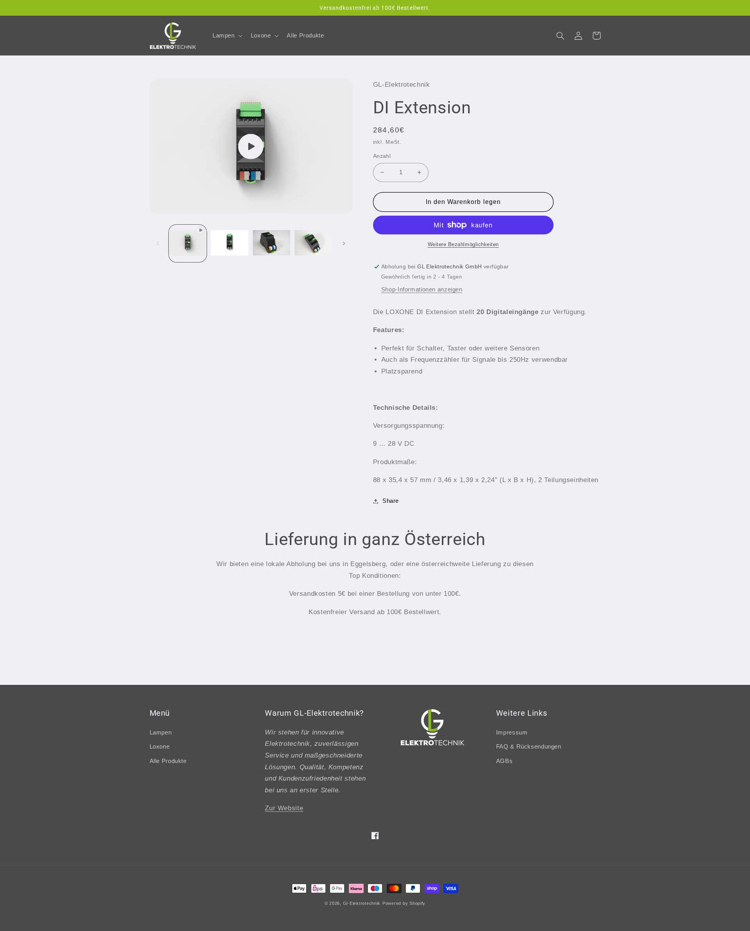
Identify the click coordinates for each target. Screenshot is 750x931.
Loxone (160, 746)
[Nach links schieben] (158, 243)
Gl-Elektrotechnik (362, 903)
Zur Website (284, 808)
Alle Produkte (168, 761)
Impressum (512, 732)
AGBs (504, 761)
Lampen (161, 732)
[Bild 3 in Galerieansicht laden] (313, 243)
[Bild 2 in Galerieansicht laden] (272, 243)
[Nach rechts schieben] (343, 243)
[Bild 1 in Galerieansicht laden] (229, 243)
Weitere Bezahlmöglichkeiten (463, 244)
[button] (226, 35)
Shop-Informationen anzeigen (421, 289)
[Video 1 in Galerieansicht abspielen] (188, 243)
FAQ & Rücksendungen (528, 746)
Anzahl (382, 156)
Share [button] (390, 501)
